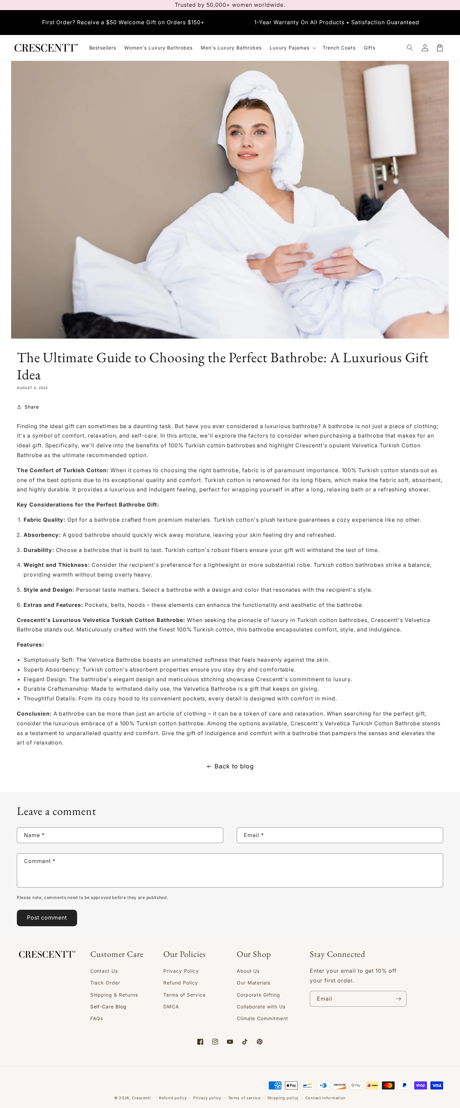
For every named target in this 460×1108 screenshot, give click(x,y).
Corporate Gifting (258, 995)
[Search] (410, 47)
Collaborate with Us (261, 1006)
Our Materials (253, 982)
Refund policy (173, 1098)
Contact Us (104, 971)
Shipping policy (283, 1098)
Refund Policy (180, 982)
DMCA (171, 1006)
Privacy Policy (181, 971)
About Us (248, 971)
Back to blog (234, 766)
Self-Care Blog (108, 1006)
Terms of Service (184, 995)
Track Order (105, 982)
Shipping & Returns (114, 995)
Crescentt (141, 1098)
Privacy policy (207, 1098)
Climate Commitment (262, 1018)
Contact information (325, 1098)
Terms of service (244, 1098)
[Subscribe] (398, 999)
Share (32, 407)
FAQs (96, 1018)
